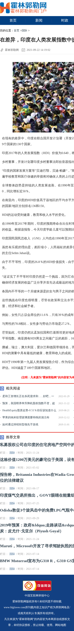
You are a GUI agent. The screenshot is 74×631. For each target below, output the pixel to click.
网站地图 (60, 625)
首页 (13, 20)
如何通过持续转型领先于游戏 (20, 424)
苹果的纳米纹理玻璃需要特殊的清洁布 (25, 417)
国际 (24, 30)
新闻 (38, 20)
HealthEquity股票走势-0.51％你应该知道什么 (29, 410)
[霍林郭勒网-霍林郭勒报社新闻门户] (23, 12)
